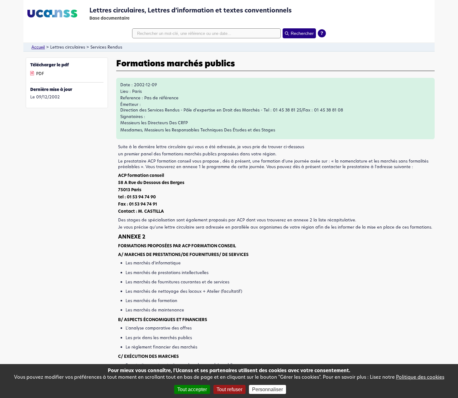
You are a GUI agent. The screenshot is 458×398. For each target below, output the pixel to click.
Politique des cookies (420, 377)
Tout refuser (229, 389)
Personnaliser (267, 389)
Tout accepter (192, 389)
